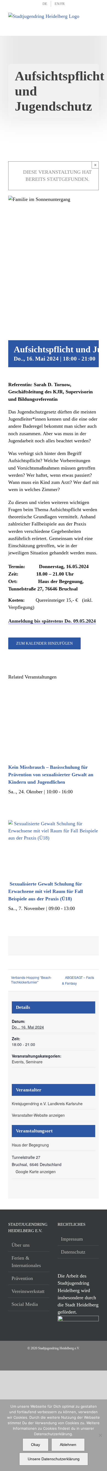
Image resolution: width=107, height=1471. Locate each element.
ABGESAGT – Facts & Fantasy (78, 980)
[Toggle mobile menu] (95, 19)
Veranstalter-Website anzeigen (38, 1115)
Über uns (21, 1245)
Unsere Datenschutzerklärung (54, 1459)
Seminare (34, 1061)
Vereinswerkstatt (28, 1291)
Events (18, 1061)
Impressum (72, 1239)
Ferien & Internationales (26, 1261)
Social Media (25, 1304)
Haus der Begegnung (30, 1145)
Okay (35, 1444)
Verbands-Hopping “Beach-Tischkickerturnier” (31, 979)
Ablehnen (68, 1444)
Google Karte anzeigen (36, 1171)
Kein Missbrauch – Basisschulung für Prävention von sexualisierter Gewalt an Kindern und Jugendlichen (50, 774)
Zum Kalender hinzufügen (44, 643)
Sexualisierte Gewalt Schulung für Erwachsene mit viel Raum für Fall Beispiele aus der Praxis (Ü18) (45, 891)
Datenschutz (73, 1252)
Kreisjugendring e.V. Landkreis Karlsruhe (47, 1103)
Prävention (22, 1278)
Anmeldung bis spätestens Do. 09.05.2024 (52, 621)
